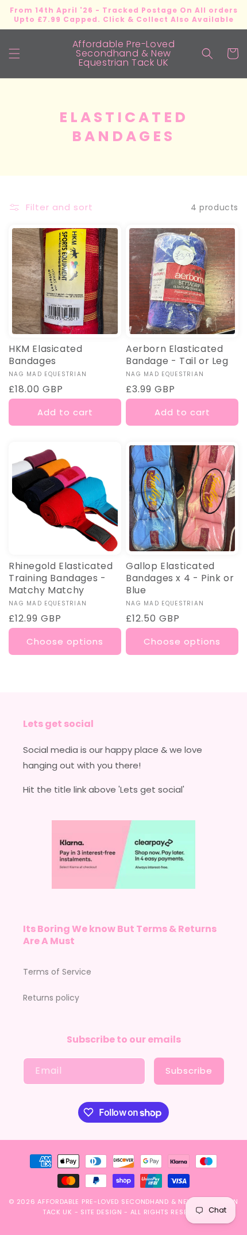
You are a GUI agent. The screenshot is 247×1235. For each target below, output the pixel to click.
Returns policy (51, 997)
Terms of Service (57, 972)
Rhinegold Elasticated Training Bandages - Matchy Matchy (61, 578)
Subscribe (189, 1070)
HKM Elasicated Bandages (45, 355)
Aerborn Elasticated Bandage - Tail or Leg (177, 355)
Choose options (64, 641)
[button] (14, 53)
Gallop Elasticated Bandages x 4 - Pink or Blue (180, 578)
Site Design (101, 1212)
